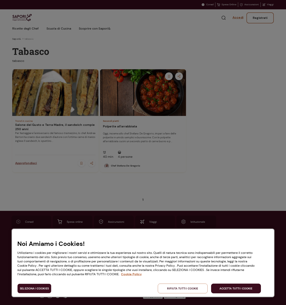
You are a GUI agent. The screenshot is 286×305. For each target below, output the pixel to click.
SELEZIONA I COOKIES (34, 288)
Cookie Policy (131, 274)
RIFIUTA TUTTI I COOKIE (182, 288)
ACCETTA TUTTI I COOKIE (235, 288)
